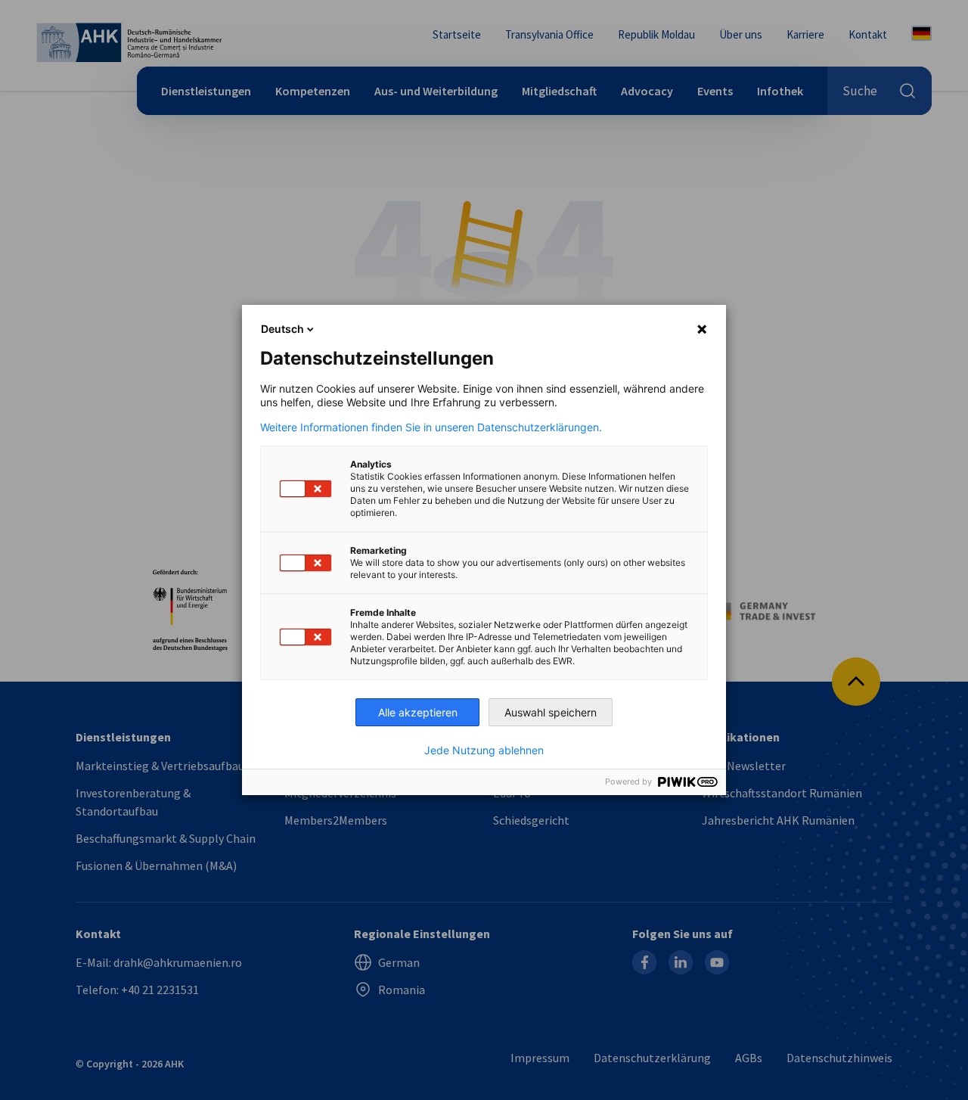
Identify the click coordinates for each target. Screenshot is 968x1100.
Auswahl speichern (550, 712)
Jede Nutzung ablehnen (484, 750)
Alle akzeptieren (418, 712)
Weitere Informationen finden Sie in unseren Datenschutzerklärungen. (431, 427)
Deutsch (282, 328)
